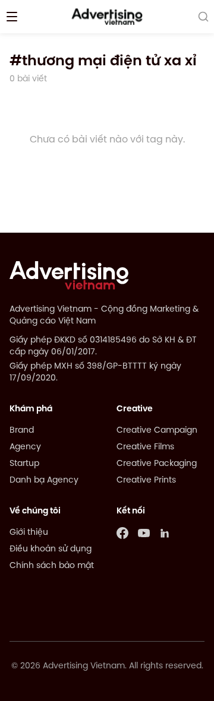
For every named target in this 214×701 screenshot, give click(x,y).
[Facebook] (122, 533)
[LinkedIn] (165, 533)
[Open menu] (12, 16)
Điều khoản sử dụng (51, 549)
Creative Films (145, 447)
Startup (24, 463)
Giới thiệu (29, 532)
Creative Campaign (157, 430)
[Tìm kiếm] (203, 16)
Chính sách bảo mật (52, 566)
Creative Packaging (157, 463)
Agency (25, 447)
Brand (22, 430)
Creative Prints (146, 480)
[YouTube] (144, 533)
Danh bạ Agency (44, 480)
